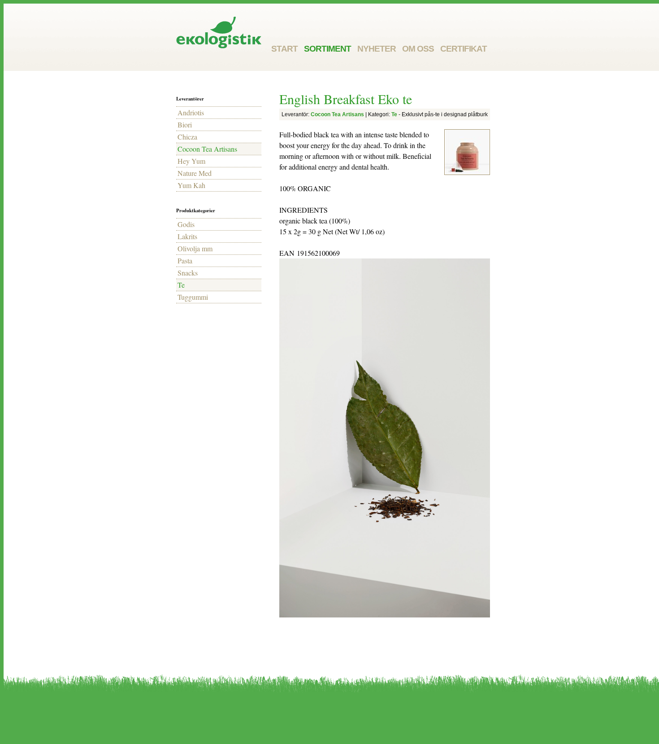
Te (181, 284)
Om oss (418, 48)
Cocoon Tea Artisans (207, 148)
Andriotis (191, 112)
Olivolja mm (195, 248)
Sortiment (327, 48)
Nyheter (376, 48)
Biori (185, 124)
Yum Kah (191, 185)
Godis (186, 224)
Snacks (188, 272)
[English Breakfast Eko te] (467, 152)
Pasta (185, 260)
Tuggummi (193, 297)
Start (284, 48)
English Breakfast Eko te (345, 99)
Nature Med (195, 173)
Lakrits (187, 236)
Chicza (187, 136)
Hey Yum (191, 161)
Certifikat (463, 48)
